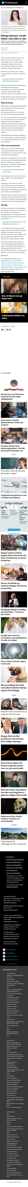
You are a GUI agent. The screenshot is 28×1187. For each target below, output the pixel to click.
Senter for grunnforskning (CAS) (15, 1126)
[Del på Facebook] (2, 330)
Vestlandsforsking (11, 1168)
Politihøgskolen (11, 1111)
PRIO (8, 1114)
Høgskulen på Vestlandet (13, 1010)
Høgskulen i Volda (11, 1008)
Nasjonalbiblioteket (11, 1052)
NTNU (8, 1050)
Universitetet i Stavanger (13, 1160)
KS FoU (8, 1017)
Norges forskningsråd (12, 1084)
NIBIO (8, 1029)
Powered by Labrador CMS (14, 1182)
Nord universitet (11, 1075)
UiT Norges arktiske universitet (14, 1149)
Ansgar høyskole (11, 973)
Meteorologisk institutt (12, 1025)
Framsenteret (10, 995)
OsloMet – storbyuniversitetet (14, 1107)
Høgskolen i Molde (11, 1004)
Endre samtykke (12, 964)
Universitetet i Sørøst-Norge (14, 1162)
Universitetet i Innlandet (13, 1155)
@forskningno (10, 950)
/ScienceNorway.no (12, 959)
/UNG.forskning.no (12, 956)
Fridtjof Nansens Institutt (13, 997)
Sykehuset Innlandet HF (13, 1141)
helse (12, 326)
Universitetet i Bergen (12, 1153)
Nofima (8, 1073)
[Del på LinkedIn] (7, 330)
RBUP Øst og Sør (11, 1116)
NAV (8, 1027)
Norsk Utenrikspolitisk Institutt (15, 1097)
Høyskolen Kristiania (12, 1013)
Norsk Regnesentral (12, 1093)
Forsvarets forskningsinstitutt (14, 993)
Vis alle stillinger (14, 530)
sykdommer (5, 326)
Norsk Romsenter (11, 1095)
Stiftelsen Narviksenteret (13, 1136)
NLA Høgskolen (11, 1040)
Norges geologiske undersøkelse (15, 1086)
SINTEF (8, 1124)
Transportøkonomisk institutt (14, 1147)
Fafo (8, 987)
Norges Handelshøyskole (13, 1082)
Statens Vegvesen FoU (12, 1134)
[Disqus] (14, 351)
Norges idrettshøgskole (13, 1088)
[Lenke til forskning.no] (12, 2)
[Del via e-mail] (10, 330)
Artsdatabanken (11, 979)
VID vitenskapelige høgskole (14, 1172)
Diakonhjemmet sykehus (13, 981)
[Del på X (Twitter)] (5, 330)
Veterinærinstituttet (11, 1170)
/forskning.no (10, 953)
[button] (2, 507)
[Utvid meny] (26, 2)
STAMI (8, 1132)
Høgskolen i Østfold (12, 1006)
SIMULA (9, 1122)
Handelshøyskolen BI (12, 1000)
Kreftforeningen (11, 1019)
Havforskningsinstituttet (13, 1002)
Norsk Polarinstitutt (12, 1091)
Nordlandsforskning (12, 1078)
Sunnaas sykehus (11, 1139)
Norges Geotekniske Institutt (14, 1080)
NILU (8, 1035)
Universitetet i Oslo (11, 1158)
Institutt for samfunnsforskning (15, 1015)
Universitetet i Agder (12, 1151)
